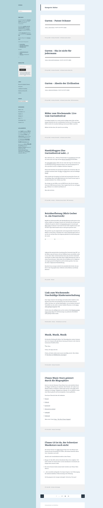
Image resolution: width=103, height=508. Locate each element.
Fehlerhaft (47, 416)
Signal (21, 53)
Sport (19, 118)
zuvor (75, 122)
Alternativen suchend (50, 409)
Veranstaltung (21, 150)
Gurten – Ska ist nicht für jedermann (58, 52)
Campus (24, 132)
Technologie (20, 120)
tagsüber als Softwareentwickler (24, 27)
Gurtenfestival (20, 137)
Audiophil (47, 412)
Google (25, 136)
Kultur (19, 109)
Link (19, 142)
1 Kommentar (70, 200)
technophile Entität (51, 162)
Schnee (26, 145)
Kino (19, 139)
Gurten (29, 136)
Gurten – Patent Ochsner (58, 20)
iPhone (25, 137)
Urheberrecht (20, 148)
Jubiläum (28, 137)
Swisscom (28, 147)
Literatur (24, 142)
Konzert (22, 140)
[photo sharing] (62, 87)
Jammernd (47, 405)
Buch (21, 132)
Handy (46, 173)
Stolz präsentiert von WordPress (51, 505)
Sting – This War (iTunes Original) (62, 419)
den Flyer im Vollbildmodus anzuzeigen (56, 354)
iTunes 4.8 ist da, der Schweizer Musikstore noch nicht (61, 443)
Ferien (19, 134)
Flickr (65, 171)
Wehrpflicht (27, 151)
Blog (61, 171)
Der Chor (28, 132)
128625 (65, 27)
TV (30, 147)
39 (69, 496)
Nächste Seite (83, 496)
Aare (19, 131)
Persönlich (20, 111)
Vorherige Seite (42, 496)
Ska (71, 70)
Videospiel (20, 151)
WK (23, 153)
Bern (29, 131)
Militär (25, 144)
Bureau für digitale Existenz (24, 84)
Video (26, 150)
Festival (22, 134)
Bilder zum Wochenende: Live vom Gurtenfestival (60, 114)
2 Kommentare (75, 100)
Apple (21, 131)
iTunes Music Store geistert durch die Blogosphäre (59, 379)
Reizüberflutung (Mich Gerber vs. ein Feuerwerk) (61, 214)
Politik (19, 113)
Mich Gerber (48, 225)
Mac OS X (19, 144)
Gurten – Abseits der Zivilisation (62, 83)
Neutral (47, 399)
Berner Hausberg (66, 159)
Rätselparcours (23, 46)
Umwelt (20, 122)
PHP (24, 145)
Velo (24, 148)
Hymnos (20, 5)
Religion (20, 116)
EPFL (74, 388)
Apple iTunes (60, 449)
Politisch (47, 402)
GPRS (58, 178)
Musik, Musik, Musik (56, 334)
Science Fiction (22, 147)
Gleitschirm (21, 136)
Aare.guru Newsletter (24, 45)
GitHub (19, 93)
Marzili (23, 144)
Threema (21, 54)
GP (27, 136)
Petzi (61, 300)
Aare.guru (24, 32)
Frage (28, 134)
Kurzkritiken (22, 44)
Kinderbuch (59, 321)
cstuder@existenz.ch (24, 52)
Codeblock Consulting (22, 88)
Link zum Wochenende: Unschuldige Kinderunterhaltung (62, 294)
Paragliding (20, 145)
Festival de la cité (65, 224)
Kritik (27, 140)
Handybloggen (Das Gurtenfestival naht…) (57, 151)
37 (62, 496)
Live (28, 142)
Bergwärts (25, 131)
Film (25, 134)
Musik (29, 144)
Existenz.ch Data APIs (22, 90)
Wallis (24, 151)
